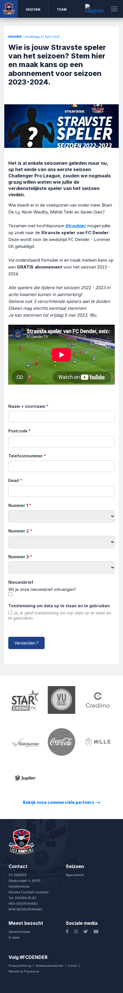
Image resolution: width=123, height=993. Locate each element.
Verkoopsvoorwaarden (49, 965)
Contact (72, 965)
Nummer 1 (19, 505)
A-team (14, 937)
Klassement (75, 875)
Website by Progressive (24, 971)
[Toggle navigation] (114, 9)
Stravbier (76, 225)
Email (15, 480)
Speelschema (19, 932)
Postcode (19, 430)
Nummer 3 (20, 556)
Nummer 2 (20, 530)
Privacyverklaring (20, 965)
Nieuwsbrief (20, 582)
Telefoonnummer (27, 455)
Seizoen (33, 9)
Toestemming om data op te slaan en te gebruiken (59, 605)
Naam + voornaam (28, 406)
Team (62, 9)
